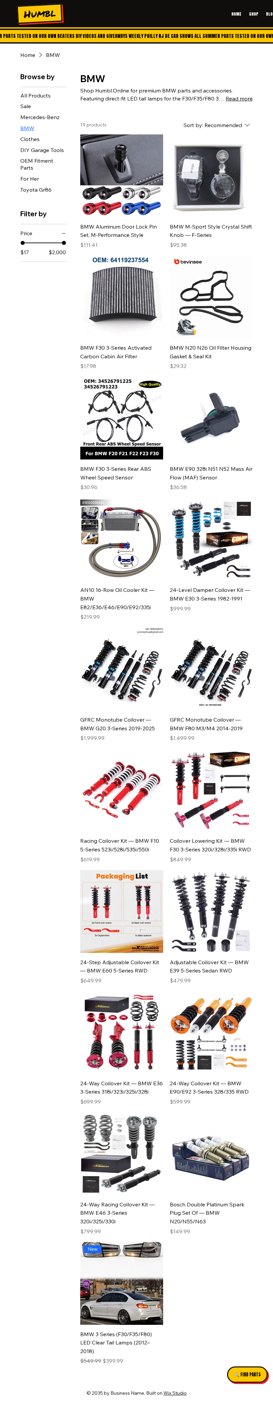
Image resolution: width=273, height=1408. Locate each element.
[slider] (23, 243)
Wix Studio (175, 1393)
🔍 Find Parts (247, 1374)
